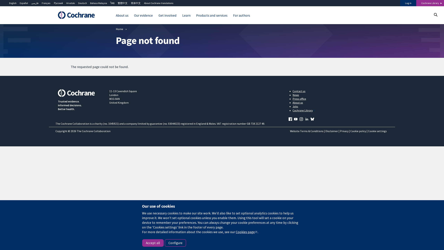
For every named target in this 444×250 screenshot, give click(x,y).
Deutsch (82, 3)
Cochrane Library (430, 3)
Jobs (295, 106)
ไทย (112, 3)
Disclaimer (331, 131)
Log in (408, 3)
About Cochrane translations (158, 3)
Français (46, 3)
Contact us (299, 91)
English (12, 3)
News (296, 95)
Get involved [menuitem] (168, 15)
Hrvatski (70, 3)
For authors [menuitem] (241, 15)
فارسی (35, 3)
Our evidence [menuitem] (143, 15)
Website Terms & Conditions (306, 131)
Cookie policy (358, 131)
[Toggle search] (435, 14)
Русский (58, 3)
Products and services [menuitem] (211, 15)
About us (298, 102)
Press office (299, 99)
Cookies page (245, 232)
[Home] (81, 15)
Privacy (344, 131)
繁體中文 (122, 3)
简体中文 (136, 3)
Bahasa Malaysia (98, 3)
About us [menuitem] (122, 15)
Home (119, 29)
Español (24, 3)
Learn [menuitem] (186, 15)
